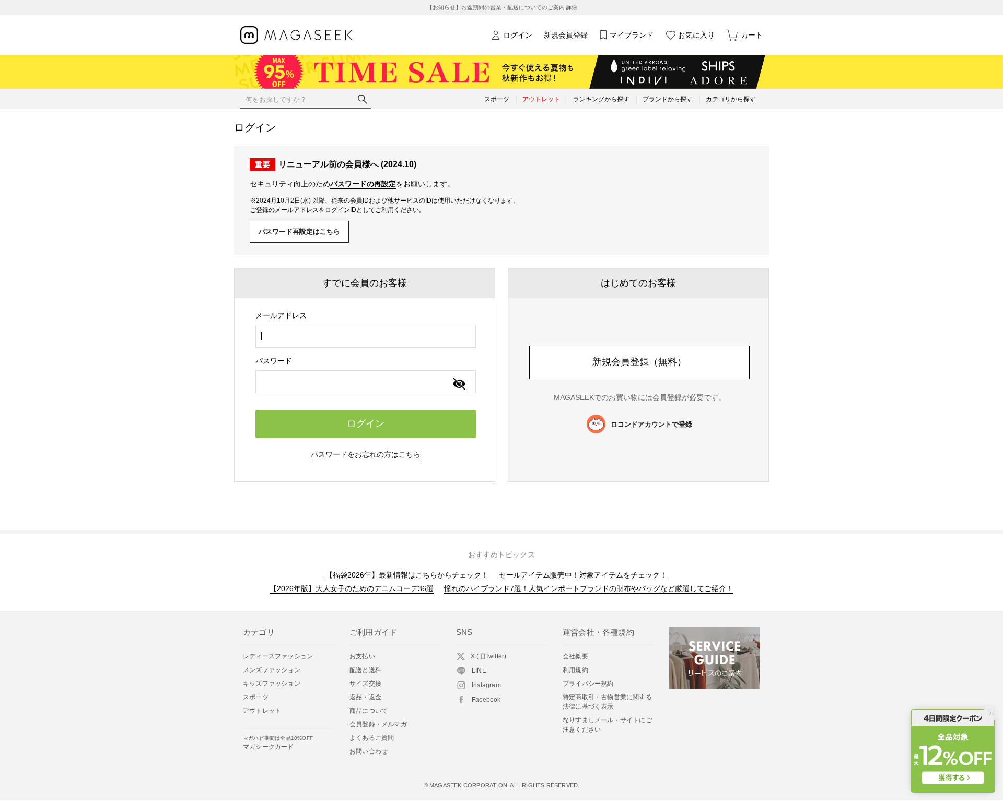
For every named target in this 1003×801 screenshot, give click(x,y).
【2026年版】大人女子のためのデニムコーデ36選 (352, 588)
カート (752, 35)
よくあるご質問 (371, 737)
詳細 (571, 7)
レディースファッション (278, 656)
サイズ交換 (365, 683)
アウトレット (262, 710)
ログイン (517, 35)
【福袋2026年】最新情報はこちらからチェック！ (406, 575)
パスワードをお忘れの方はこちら (366, 454)
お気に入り (696, 35)
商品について (368, 710)
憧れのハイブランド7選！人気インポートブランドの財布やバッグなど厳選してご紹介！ (588, 588)
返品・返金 (365, 697)
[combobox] (365, 336)
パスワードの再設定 (363, 184)
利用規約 (575, 670)
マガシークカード (278, 742)
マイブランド (632, 35)
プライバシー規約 (588, 683)
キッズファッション (271, 683)
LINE (479, 670)
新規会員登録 (566, 35)
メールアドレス (281, 315)
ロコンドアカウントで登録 (651, 424)
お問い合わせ (368, 751)
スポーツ (256, 697)
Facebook (486, 699)
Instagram (486, 685)
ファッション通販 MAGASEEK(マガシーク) (296, 35)
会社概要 (575, 656)
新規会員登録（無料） (639, 362)
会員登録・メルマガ (378, 724)
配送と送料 (365, 670)
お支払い (362, 656)
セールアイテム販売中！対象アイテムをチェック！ (583, 575)
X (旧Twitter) (488, 656)
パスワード (273, 361)
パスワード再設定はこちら (299, 231)
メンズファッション (271, 670)
